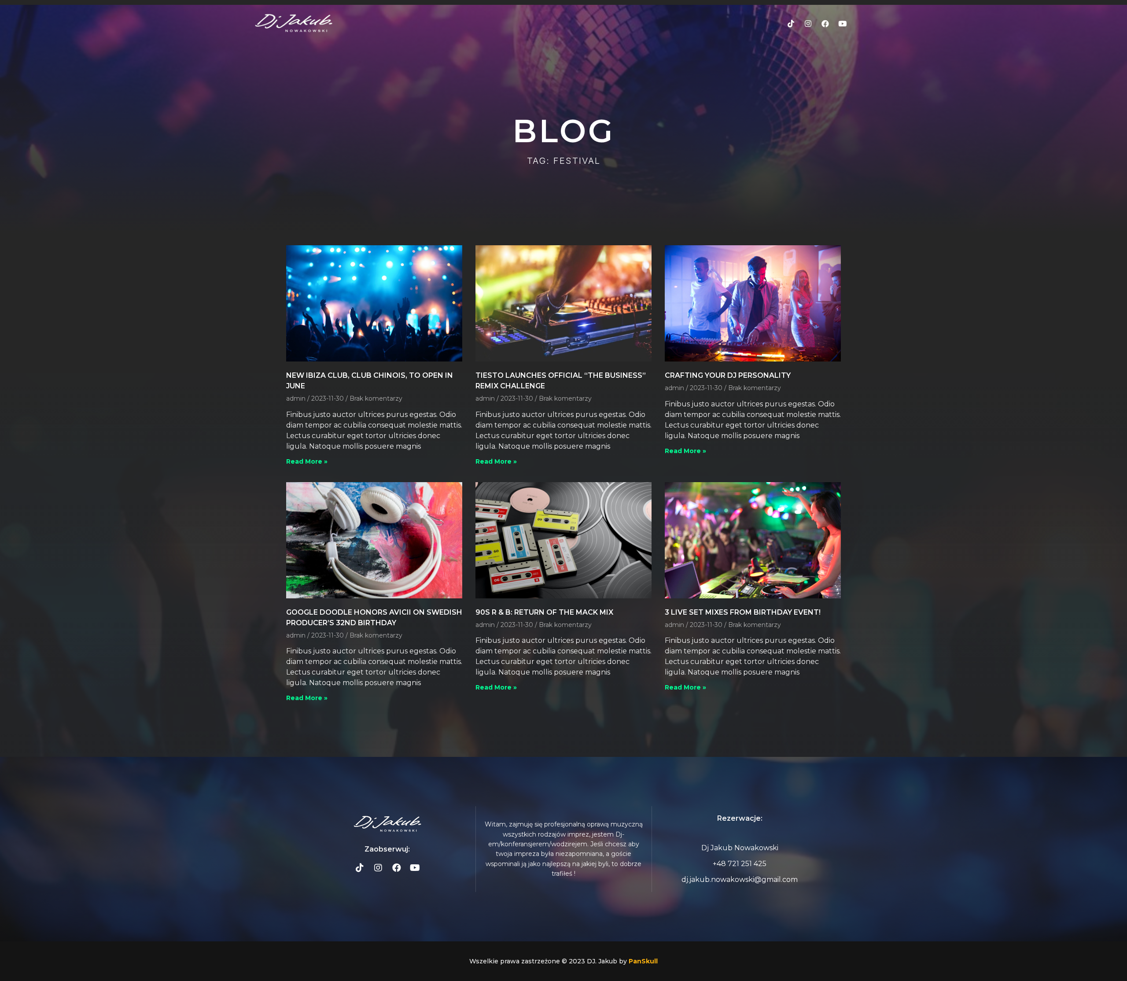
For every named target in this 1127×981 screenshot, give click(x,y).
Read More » (307, 461)
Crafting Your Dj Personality (728, 375)
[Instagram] (808, 23)
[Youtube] (842, 23)
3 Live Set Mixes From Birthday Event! (743, 612)
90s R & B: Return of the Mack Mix (544, 612)
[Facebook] (825, 23)
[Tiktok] (791, 23)
